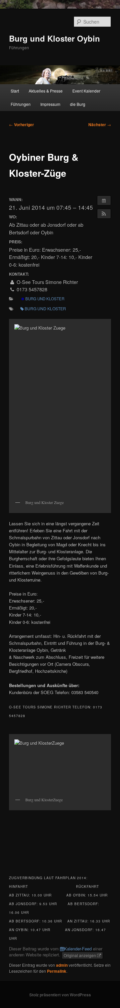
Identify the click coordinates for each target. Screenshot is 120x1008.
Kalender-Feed (78, 948)
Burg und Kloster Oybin (54, 38)
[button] (104, 213)
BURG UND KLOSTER (44, 298)
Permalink (56, 971)
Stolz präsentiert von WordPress (60, 995)
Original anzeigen (80, 955)
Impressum (50, 104)
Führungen (21, 104)
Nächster (99, 124)
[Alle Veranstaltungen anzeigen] (104, 200)
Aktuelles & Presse (46, 91)
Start (15, 91)
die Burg (77, 104)
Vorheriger (21, 124)
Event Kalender (86, 91)
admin (62, 965)
